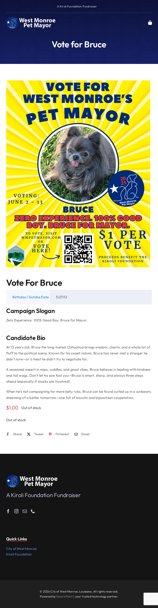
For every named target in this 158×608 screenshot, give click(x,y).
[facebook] (8, 511)
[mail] (25, 511)
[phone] (33, 511)
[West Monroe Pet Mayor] (31, 18)
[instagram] (16, 511)
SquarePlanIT (65, 596)
